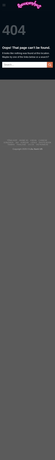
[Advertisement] (27, 109)
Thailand (21, 145)
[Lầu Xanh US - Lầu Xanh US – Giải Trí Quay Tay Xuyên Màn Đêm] (29, 5)
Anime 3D (23, 140)
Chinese (43, 140)
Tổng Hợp (12, 140)
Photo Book (45, 143)
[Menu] (4, 5)
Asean (33, 140)
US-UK (31, 145)
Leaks (34, 143)
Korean (25, 143)
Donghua (8, 143)
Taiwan (11, 145)
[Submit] (50, 65)
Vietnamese (42, 145)
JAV (17, 143)
